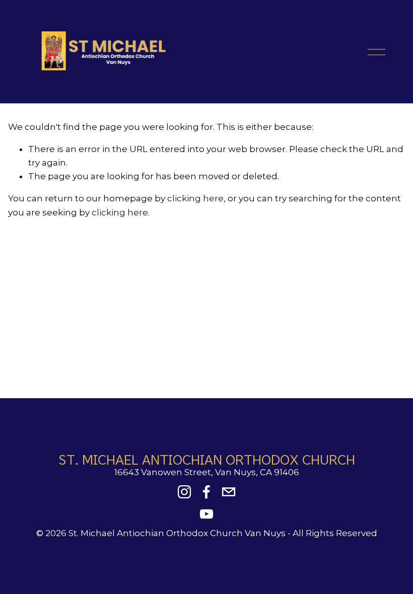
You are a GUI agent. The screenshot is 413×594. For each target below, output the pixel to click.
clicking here (195, 198)
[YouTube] (206, 514)
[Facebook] (206, 492)
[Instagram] (184, 492)
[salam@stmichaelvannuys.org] (229, 492)
